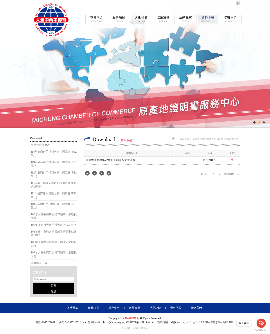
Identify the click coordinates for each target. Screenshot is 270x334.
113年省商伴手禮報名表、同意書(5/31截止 (54, 163)
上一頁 (94, 173)
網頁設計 (127, 328)
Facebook (238, 3)
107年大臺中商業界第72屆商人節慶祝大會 (54, 254)
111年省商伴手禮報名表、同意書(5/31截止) (53, 195)
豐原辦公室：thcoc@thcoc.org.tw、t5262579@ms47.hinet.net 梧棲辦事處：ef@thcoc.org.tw (138, 322)
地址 (194, 322)
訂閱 (53, 285)
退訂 (53, 291)
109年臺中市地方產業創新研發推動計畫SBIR (53, 233)
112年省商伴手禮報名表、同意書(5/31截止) (54, 174)
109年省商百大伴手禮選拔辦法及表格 (53, 224)
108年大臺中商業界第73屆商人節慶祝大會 (54, 243)
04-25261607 (48, 322)
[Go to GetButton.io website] (261, 330)
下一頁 (101, 173)
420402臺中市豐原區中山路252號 (215, 322)
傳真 (61, 322)
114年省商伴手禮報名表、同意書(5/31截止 (54, 153)
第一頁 (87, 173)
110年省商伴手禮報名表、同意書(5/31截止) (54, 205)
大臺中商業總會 (51, 20)
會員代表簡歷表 (40, 144)
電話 (38, 322)
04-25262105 (71, 322)
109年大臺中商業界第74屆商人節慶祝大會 (54, 216)
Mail (84, 322)
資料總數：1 (231, 173)
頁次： (205, 173)
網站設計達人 (141, 328)
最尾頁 (109, 173)
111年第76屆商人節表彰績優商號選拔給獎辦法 (53, 184)
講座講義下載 (39, 262)
